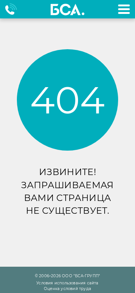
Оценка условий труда (67, 288)
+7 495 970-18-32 (14, 9)
